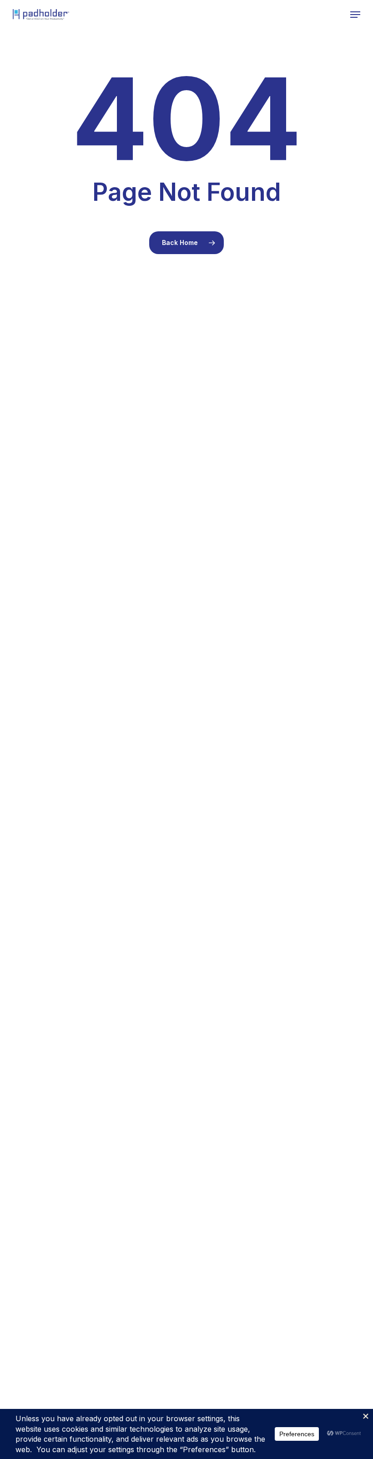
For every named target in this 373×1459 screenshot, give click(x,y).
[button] (355, 14)
